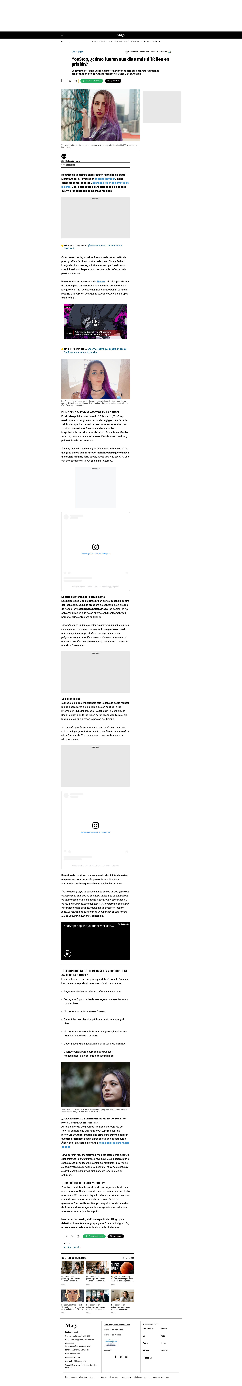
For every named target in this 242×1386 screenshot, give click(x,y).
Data (162, 1336)
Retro (163, 1343)
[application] (95, 941)
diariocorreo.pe (140, 1377)
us (144, 1336)
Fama (145, 1343)
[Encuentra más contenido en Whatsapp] (75, 80)
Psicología (146, 41)
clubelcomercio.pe (87, 1377)
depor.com (114, 1377)
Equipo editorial (71, 1332)
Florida (94, 41)
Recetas (164, 1350)
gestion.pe (102, 1377)
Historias (147, 1358)
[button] (67, 953)
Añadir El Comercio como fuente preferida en (148, 52)
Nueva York (118, 41)
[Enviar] (62, 42)
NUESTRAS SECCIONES (151, 1325)
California (102, 41)
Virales (146, 1350)
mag (167, 1377)
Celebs (77, 1247)
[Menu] (63, 35)
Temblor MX (156, 41)
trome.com (126, 1377)
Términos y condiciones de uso (117, 1325)
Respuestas (148, 1328)
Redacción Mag (72, 161)
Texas (110, 41)
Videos (163, 1328)
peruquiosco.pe (156, 1377)
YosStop (68, 1247)
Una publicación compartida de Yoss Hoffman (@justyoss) (95, 587)
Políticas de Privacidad (113, 1330)
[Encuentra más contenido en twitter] (70, 80)
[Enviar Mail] (63, 161)
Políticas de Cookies (112, 1335)
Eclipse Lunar (135, 41)
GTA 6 (126, 41)
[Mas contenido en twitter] (121, 1357)
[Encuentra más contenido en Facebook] (64, 80)
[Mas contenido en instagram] (126, 1357)
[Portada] (71, 1330)
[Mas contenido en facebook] (115, 1357)
